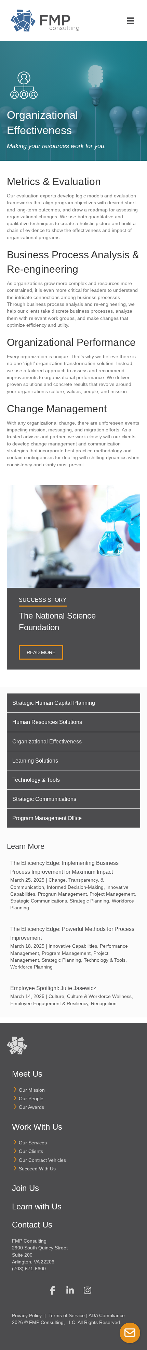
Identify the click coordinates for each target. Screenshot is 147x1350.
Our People (31, 1098)
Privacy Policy (27, 1315)
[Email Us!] (130, 1333)
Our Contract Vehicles (42, 1160)
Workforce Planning (31, 967)
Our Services (33, 1142)
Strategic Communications (44, 799)
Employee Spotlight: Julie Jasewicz (53, 988)
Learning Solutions (35, 761)
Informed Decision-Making (75, 887)
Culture (56, 996)
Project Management (112, 894)
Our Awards (31, 1107)
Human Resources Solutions (47, 722)
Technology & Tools (36, 780)
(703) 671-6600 (29, 1268)
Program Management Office (47, 818)
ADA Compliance (107, 1315)
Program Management (62, 894)
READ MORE (41, 652)
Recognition (104, 1003)
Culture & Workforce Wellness (99, 996)
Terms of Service (67, 1315)
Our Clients (31, 1151)
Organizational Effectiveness (47, 741)
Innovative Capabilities (73, 946)
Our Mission (32, 1090)
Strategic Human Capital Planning (53, 703)
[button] (53, 1290)
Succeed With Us (37, 1168)
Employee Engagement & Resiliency (49, 1003)
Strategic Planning (89, 901)
